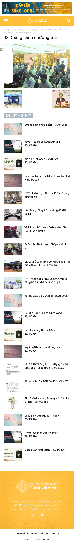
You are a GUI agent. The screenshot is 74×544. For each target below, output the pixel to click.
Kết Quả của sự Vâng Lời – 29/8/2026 (46, 295)
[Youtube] (41, 515)
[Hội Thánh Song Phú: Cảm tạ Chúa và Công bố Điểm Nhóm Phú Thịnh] (13, 283)
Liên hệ (55, 533)
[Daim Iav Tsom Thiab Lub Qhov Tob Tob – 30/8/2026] (13, 180)
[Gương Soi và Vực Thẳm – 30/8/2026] (13, 129)
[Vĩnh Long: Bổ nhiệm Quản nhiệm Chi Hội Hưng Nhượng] (13, 232)
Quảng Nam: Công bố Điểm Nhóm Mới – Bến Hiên (42, 29)
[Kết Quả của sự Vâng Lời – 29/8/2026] (13, 300)
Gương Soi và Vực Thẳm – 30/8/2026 (45, 124)
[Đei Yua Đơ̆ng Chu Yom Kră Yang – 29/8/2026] (13, 317)
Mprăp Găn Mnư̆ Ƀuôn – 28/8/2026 (44, 449)
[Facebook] (32, 515)
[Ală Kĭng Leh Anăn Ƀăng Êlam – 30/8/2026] (13, 163)
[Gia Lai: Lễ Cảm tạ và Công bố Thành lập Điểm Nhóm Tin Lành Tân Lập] (13, 266)
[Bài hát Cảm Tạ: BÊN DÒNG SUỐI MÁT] (13, 386)
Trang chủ (9, 29)
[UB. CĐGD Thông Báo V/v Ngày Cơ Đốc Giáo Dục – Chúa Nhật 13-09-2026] (13, 369)
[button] (6, 21)
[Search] (69, 21)
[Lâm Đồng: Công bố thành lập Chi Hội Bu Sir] (13, 215)
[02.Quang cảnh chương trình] (37, 86)
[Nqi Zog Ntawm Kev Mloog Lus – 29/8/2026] (13, 351)
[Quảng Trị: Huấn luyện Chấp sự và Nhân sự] (13, 249)
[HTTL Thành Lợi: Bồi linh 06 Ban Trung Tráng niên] (13, 197)
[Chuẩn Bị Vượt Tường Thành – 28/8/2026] (13, 420)
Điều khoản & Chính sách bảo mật (32, 533)
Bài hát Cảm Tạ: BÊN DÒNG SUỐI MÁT (46, 381)
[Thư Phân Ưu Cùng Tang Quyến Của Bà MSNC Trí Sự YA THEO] (13, 403)
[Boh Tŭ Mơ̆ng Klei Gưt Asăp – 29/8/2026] (13, 334)
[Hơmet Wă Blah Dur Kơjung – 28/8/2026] (13, 437)
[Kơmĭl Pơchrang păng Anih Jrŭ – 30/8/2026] (13, 146)
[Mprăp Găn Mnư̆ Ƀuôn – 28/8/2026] (13, 454)
